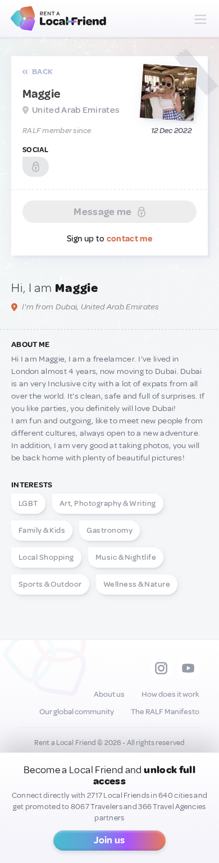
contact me (129, 239)
